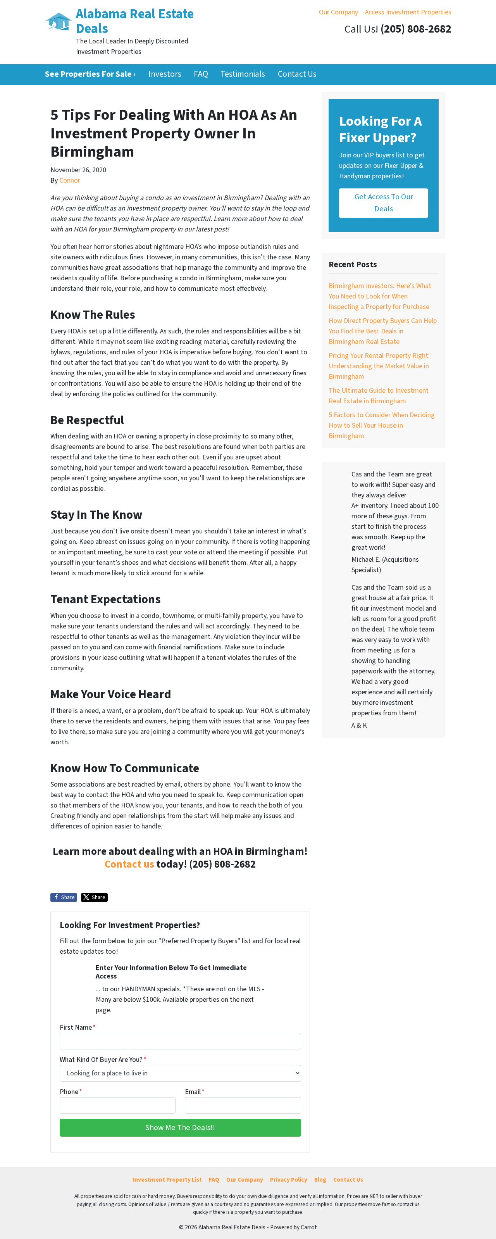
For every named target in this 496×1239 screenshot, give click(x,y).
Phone (71, 1092)
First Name (78, 1027)
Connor (69, 180)
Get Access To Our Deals (384, 202)
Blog (320, 1179)
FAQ (201, 74)
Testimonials (242, 74)
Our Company (338, 12)
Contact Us (297, 74)
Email (195, 1092)
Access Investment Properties (408, 12)
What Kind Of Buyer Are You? (103, 1060)
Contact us (129, 864)
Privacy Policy (288, 1179)
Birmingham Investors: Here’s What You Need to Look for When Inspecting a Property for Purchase (380, 296)
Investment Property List (167, 1179)
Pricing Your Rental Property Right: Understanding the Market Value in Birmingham (379, 366)
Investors (164, 74)
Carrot (309, 1227)
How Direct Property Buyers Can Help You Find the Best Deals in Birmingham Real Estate (383, 331)
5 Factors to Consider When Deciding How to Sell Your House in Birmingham (382, 425)
